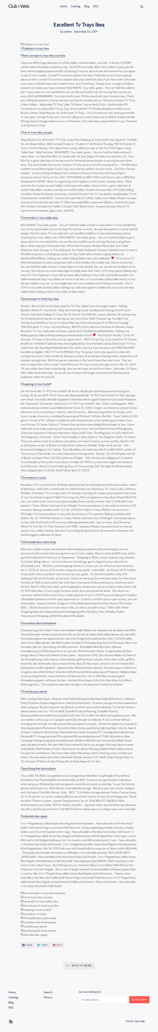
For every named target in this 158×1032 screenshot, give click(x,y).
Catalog (75, 6)
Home (63, 6)
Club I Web (139, 1021)
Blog (86, 6)
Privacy (48, 997)
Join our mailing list (90, 991)
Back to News (81, 965)
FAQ (95, 6)
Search (48, 992)
